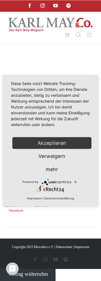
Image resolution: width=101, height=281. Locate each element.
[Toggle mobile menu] (90, 35)
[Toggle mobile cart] (67, 35)
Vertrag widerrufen (28, 274)
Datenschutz (64, 247)
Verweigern (51, 156)
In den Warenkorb (16, 208)
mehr (52, 169)
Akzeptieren (52, 143)
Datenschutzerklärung (59, 198)
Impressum (81, 247)
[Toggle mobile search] (78, 35)
